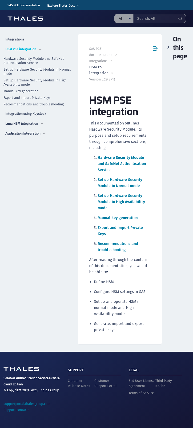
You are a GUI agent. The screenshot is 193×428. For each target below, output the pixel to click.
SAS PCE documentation (24, 5)
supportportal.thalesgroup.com (27, 403)
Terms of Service (141, 393)
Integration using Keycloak (26, 113)
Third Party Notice (163, 383)
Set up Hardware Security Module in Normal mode (37, 71)
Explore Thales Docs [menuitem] (61, 5)
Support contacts (17, 410)
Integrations (14, 39)
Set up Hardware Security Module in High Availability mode (35, 82)
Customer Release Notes (79, 383)
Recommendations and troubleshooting (34, 104)
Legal (134, 369)
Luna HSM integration (21, 123)
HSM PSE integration (20, 49)
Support (76, 369)
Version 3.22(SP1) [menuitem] (102, 79)
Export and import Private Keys (27, 98)
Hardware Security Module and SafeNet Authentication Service (34, 60)
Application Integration (22, 133)
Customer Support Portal (105, 383)
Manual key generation (21, 91)
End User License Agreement (142, 383)
